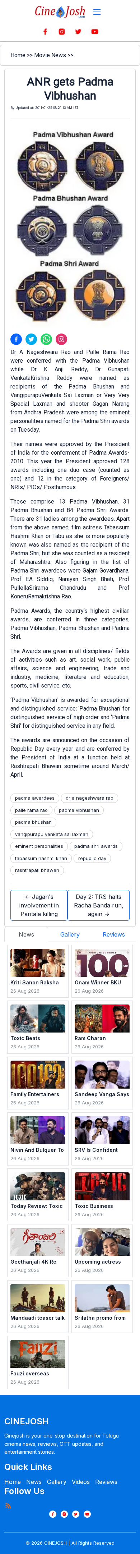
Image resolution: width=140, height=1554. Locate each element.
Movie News (50, 55)
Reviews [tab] (114, 934)
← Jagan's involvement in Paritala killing (39, 905)
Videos (81, 1481)
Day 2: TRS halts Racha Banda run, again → (98, 905)
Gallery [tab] (70, 934)
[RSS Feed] (7, 1505)
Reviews (106, 1481)
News (34, 1481)
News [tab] (26, 934)
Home (17, 55)
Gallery (56, 1481)
